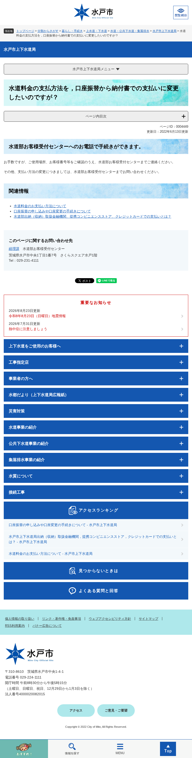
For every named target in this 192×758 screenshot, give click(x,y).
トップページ (25, 31)
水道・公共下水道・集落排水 (129, 31)
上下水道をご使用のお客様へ (35, 346)
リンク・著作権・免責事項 (61, 618)
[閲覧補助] (180, 12)
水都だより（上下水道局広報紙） (39, 395)
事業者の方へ (21, 378)
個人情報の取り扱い (19, 618)
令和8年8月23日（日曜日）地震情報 (37, 316)
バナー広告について (47, 625)
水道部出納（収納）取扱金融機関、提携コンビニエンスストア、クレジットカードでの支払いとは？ (92, 216)
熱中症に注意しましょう (28, 329)
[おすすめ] (24, 748)
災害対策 (17, 411)
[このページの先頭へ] (168, 748)
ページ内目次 (96, 116)
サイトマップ (148, 618)
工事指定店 (19, 362)
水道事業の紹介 (23, 427)
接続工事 (17, 492)
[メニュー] (120, 748)
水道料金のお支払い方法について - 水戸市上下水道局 (50, 554)
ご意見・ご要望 (116, 710)
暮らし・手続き (72, 31)
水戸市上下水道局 (164, 31)
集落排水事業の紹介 (27, 460)
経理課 (14, 249)
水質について (21, 476)
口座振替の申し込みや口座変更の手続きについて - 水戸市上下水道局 (63, 525)
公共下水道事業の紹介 (29, 443)
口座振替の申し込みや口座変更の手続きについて (52, 211)
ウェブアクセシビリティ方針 (110, 618)
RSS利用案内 (15, 625)
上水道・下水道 (96, 31)
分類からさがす (48, 31)
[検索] (72, 748)
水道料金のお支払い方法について (40, 206)
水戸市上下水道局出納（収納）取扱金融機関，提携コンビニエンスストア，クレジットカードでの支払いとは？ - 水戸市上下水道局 (93, 539)
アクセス (76, 710)
